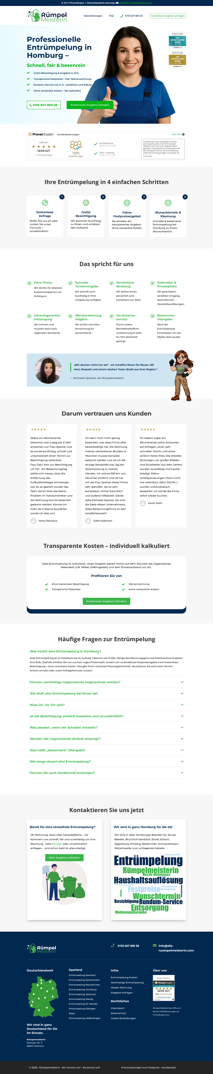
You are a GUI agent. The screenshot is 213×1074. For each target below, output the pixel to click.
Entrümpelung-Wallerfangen (84, 1018)
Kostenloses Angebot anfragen (168, 15)
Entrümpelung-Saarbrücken (84, 980)
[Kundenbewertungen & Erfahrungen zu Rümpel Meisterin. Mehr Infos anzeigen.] (164, 1000)
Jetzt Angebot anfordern (64, 857)
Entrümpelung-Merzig (81, 999)
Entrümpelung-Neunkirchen (84, 984)
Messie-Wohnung (121, 987)
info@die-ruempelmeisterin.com (135, 3)
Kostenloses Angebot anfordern (106, 601)
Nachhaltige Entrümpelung (127, 982)
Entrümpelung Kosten (124, 977)
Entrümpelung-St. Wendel (83, 1003)
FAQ (111, 16)
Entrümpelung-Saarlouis (82, 994)
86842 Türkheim (35, 1046)
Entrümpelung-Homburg (83, 989)
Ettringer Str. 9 (35, 1042)
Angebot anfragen (122, 992)
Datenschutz (118, 1013)
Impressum (117, 1008)
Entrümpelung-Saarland (82, 975)
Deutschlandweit (40, 970)
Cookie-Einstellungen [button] (123, 1018)
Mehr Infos (176, 134)
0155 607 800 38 (133, 16)
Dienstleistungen (93, 16)
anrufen (57, 843)
